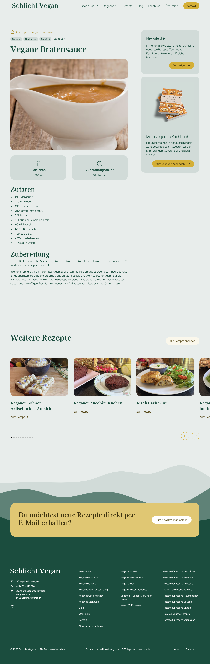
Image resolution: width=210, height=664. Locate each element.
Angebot (108, 6)
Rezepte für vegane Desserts (178, 583)
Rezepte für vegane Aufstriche (179, 571)
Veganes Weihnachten (132, 577)
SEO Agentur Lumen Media (136, 649)
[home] (35, 6)
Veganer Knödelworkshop (134, 589)
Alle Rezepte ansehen (182, 341)
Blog (140, 6)
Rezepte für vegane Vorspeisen (179, 619)
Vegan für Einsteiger (131, 605)
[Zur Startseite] (12, 32)
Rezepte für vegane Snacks (177, 607)
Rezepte (127, 6)
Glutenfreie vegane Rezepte (177, 589)
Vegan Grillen (127, 583)
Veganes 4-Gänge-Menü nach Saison (136, 597)
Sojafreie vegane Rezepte (176, 613)
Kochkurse (87, 6)
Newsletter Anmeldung (91, 625)
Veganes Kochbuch (89, 601)
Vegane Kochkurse (88, 577)
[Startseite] (40, 571)
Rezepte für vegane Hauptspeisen (180, 595)
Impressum (176, 649)
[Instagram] (12, 607)
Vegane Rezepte (87, 583)
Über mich (172, 6)
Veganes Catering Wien (91, 595)
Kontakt (191, 6)
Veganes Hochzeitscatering (93, 589)
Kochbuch (154, 6)
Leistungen (85, 571)
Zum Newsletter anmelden (172, 520)
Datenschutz (193, 649)
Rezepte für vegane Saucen (177, 601)
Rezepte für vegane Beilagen (178, 577)
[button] (90, 6)
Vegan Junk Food (129, 571)
